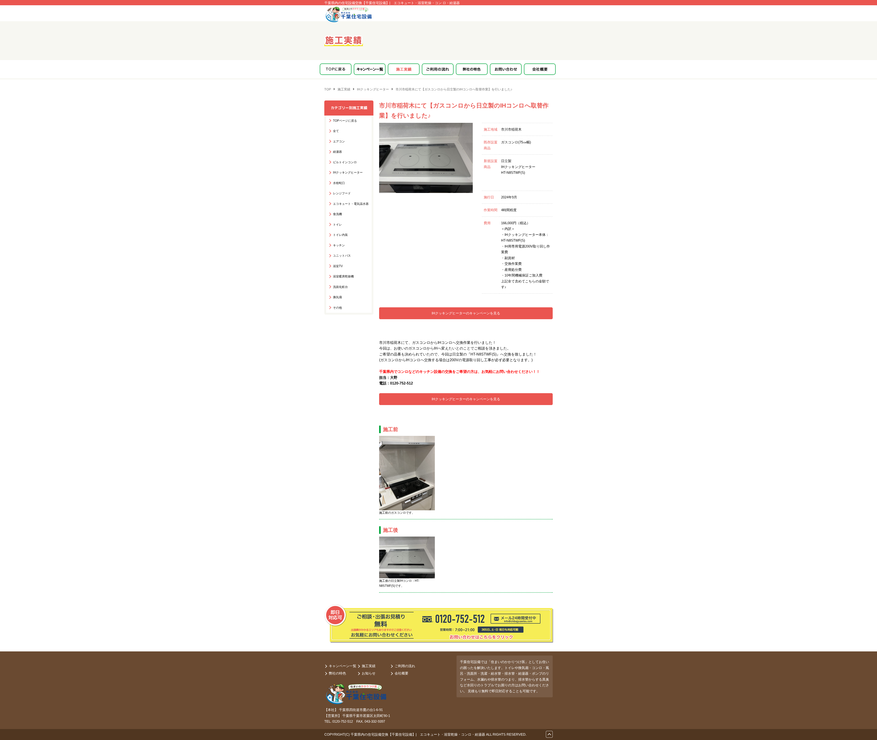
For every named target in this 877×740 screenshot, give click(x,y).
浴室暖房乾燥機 (343, 276)
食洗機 (337, 214)
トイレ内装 (340, 235)
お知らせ (368, 673)
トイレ (337, 224)
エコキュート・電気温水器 (351, 203)
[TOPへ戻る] (335, 69)
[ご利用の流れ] (438, 69)
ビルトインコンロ (345, 162)
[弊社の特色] (472, 69)
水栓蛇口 (339, 182)
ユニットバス (342, 255)
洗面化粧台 (340, 286)
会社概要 (401, 673)
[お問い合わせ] (506, 69)
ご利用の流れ (405, 666)
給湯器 (337, 151)
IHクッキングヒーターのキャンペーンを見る (466, 313)
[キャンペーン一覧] (370, 69)
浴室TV (338, 266)
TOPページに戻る (345, 120)
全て (336, 131)
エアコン (339, 141)
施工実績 (368, 666)
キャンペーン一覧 (342, 666)
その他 (337, 307)
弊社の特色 (337, 673)
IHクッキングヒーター (348, 172)
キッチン (339, 245)
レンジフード (342, 193)
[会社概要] (540, 69)
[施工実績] (404, 69)
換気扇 (337, 297)
